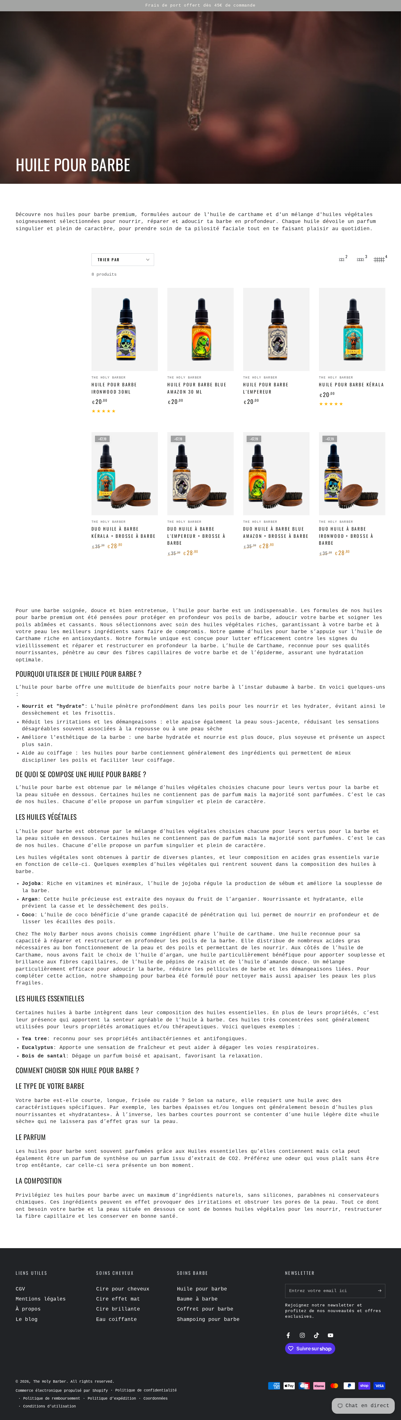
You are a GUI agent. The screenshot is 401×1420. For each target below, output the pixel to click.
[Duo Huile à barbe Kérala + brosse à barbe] (124, 473)
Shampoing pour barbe (208, 1319)
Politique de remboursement (51, 1398)
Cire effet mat (118, 1299)
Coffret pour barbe (205, 1309)
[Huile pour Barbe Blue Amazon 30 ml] (200, 329)
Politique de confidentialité (146, 1390)
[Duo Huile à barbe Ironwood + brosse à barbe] (352, 473)
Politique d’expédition (112, 1398)
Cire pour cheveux (122, 1289)
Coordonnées (155, 1398)
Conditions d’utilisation (49, 1406)
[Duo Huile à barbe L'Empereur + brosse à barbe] (200, 473)
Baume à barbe (197, 1299)
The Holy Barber (49, 1382)
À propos (28, 1309)
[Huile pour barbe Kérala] (352, 329)
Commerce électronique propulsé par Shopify (62, 1391)
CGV (20, 1289)
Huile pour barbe (202, 1289)
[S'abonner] (381, 1291)
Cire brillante (118, 1309)
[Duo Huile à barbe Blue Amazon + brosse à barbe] (276, 473)
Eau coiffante (116, 1319)
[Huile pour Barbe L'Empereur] (276, 329)
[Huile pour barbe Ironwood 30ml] (124, 329)
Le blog (27, 1319)
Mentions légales (41, 1299)
